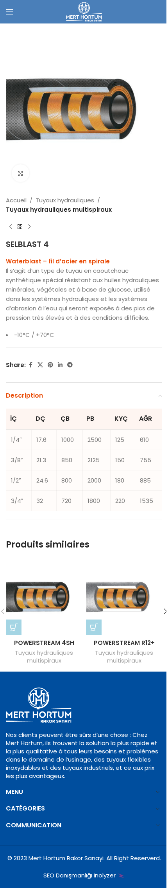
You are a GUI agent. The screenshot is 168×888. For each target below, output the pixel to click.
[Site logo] (84, 11)
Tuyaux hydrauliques (65, 200)
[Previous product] (10, 227)
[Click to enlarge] (20, 173)
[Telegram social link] (70, 365)
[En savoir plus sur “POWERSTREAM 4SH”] (13, 627)
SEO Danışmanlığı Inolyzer (80, 875)
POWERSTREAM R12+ (124, 643)
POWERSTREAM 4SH (44, 643)
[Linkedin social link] (60, 365)
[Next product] (29, 227)
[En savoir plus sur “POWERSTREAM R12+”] (94, 627)
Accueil (16, 200)
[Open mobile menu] (10, 12)
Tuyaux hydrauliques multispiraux (59, 209)
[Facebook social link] (30, 365)
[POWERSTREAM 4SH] (44, 597)
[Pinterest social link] (50, 365)
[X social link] (40, 365)
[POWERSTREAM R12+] (124, 597)
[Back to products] (20, 227)
